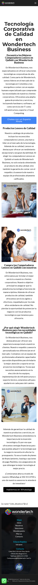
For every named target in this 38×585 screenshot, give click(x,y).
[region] (19, 540)
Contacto (19, 536)
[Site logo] (8, 3)
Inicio (19, 523)
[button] (19, 120)
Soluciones (19, 528)
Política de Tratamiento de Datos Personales (23, 581)
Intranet (19, 544)
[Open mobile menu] (35, 3)
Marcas (19, 534)
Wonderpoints (19, 531)
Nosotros (19, 525)
